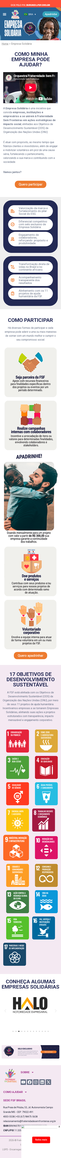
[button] (4, 14)
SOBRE (25, 1072)
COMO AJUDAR (13, 1092)
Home (5, 43)
